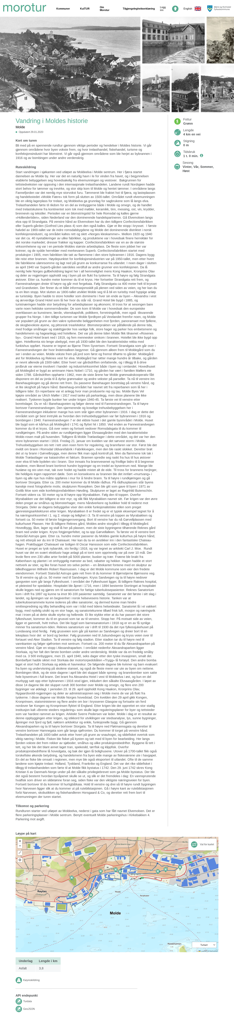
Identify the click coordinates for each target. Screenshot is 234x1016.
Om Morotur (104, 8)
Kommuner (63, 8)
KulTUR (85, 8)
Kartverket (213, 951)
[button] (120, 872)
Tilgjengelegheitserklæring (139, 8)
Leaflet (203, 951)
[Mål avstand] (20, 853)
